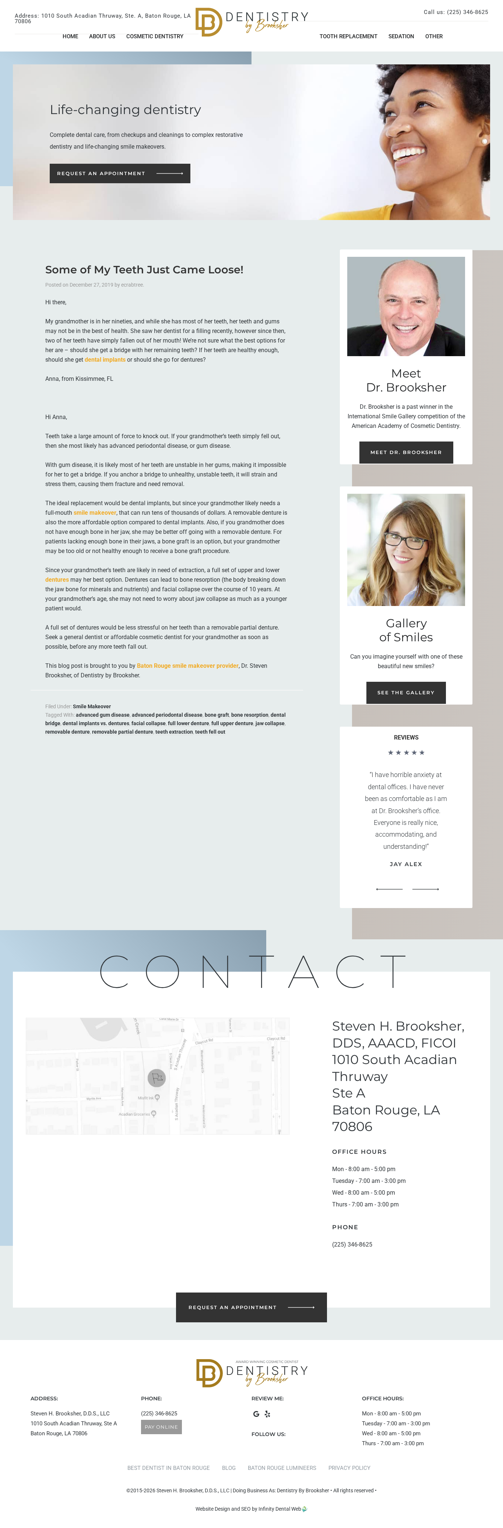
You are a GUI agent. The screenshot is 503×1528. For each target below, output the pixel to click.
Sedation (401, 36)
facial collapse (148, 723)
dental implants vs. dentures (96, 723)
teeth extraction (174, 732)
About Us (102, 36)
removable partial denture (122, 732)
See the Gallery (406, 692)
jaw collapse (270, 723)
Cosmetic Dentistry (154, 36)
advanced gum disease (103, 715)
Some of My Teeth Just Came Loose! (144, 269)
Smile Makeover (92, 706)
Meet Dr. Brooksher (406, 452)
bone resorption (249, 715)
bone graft (217, 715)
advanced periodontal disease (167, 715)
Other (434, 36)
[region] (406, 823)
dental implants (105, 359)
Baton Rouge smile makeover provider (188, 665)
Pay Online (161, 1427)
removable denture (67, 732)
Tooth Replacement (348, 36)
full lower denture (188, 723)
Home (70, 36)
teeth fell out (210, 732)
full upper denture (232, 723)
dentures (57, 579)
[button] (389, 889)
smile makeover (95, 512)
